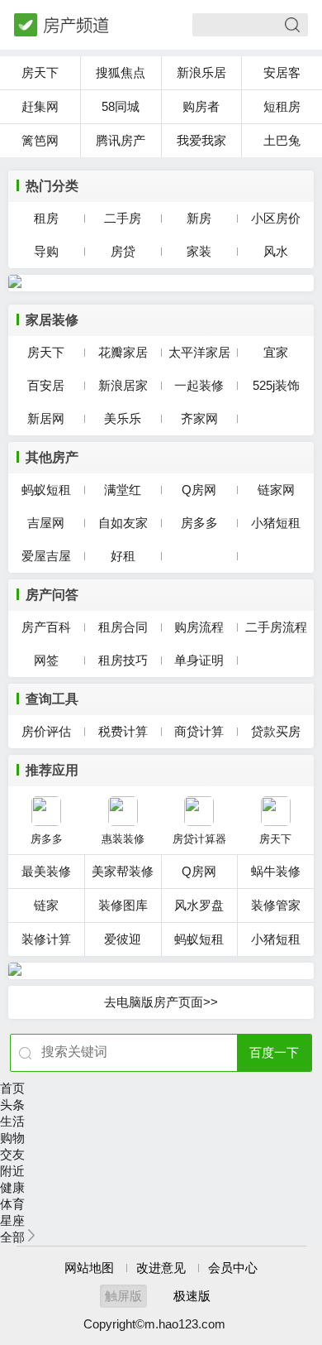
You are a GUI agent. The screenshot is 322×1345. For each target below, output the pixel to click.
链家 (46, 905)
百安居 (45, 385)
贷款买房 (276, 731)
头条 (12, 1105)
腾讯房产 (120, 140)
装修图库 (123, 905)
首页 (12, 1088)
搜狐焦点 (120, 72)
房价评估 (46, 731)
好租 (123, 556)
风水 (275, 251)
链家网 (276, 490)
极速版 (192, 1296)
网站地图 (89, 1268)
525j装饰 (276, 385)
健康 (12, 1187)
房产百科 (46, 627)
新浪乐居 (201, 72)
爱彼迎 (122, 939)
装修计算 (46, 939)
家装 (199, 251)
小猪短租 (276, 523)
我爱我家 (201, 140)
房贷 (123, 251)
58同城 (121, 106)
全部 (12, 1237)
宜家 (275, 352)
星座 (12, 1220)
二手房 (122, 218)
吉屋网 (45, 523)
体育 (12, 1204)
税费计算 (123, 731)
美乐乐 (122, 418)
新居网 (45, 418)
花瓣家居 (123, 352)
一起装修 (199, 385)
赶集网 (40, 106)
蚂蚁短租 (46, 490)
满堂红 (122, 490)
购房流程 (199, 627)
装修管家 (276, 905)
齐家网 (199, 418)
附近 (12, 1171)
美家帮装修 (123, 871)
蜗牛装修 (276, 871)
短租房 (282, 106)
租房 (46, 218)
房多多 (199, 523)
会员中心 (233, 1268)
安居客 (282, 72)
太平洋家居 (199, 352)
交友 (12, 1154)
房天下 (40, 72)
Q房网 (199, 490)
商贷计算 (199, 731)
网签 (46, 660)
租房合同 (123, 627)
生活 (12, 1121)
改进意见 (161, 1268)
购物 (12, 1138)
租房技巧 (123, 660)
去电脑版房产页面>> (161, 1002)
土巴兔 (282, 140)
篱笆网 (40, 140)
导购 (46, 251)
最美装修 (46, 871)
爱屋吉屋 (46, 556)
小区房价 (276, 218)
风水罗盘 (199, 905)
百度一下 (274, 1052)
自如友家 (123, 523)
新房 (199, 218)
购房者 (201, 106)
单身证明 (199, 660)
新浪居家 (123, 385)
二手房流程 (276, 627)
